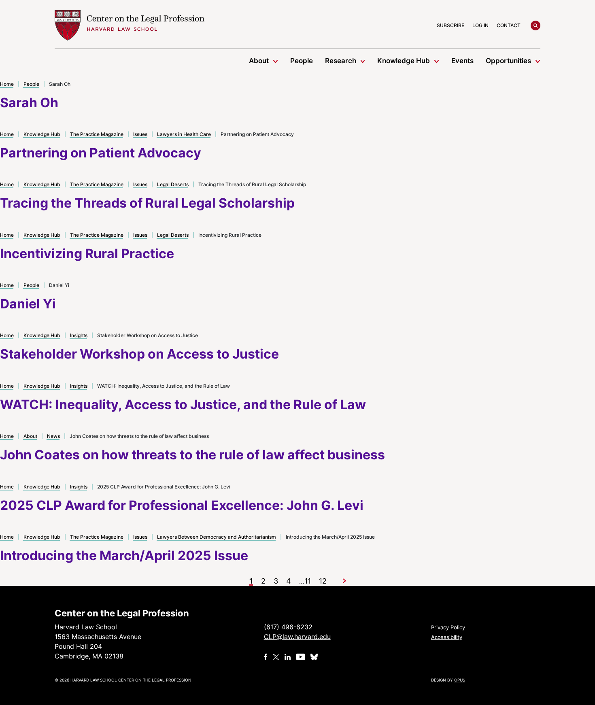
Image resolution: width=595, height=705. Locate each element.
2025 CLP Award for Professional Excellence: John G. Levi (181, 505)
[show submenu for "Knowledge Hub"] (436, 61)
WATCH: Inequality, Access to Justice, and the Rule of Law (183, 404)
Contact (509, 25)
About (259, 61)
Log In (480, 25)
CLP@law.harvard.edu (297, 637)
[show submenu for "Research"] (363, 61)
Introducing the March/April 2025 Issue (124, 555)
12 (323, 581)
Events (462, 61)
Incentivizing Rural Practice (87, 253)
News (53, 436)
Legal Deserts (173, 184)
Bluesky (315, 657)
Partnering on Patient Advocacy (100, 153)
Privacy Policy (448, 627)
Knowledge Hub (403, 61)
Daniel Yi (28, 304)
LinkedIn (288, 657)
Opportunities (508, 61)
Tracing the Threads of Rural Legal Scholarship (147, 203)
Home (7, 84)
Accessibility (446, 637)
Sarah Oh (29, 102)
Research (340, 61)
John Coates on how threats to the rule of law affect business (192, 455)
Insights (78, 335)
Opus (459, 679)
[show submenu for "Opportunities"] (537, 61)
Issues (140, 134)
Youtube (300, 657)
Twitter (276, 657)
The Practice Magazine (96, 134)
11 (307, 581)
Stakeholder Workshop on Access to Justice (139, 354)
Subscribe (450, 25)
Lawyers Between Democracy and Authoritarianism (216, 537)
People (301, 61)
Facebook (266, 657)
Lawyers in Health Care (184, 134)
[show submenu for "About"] (275, 61)
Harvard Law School (129, 25)
